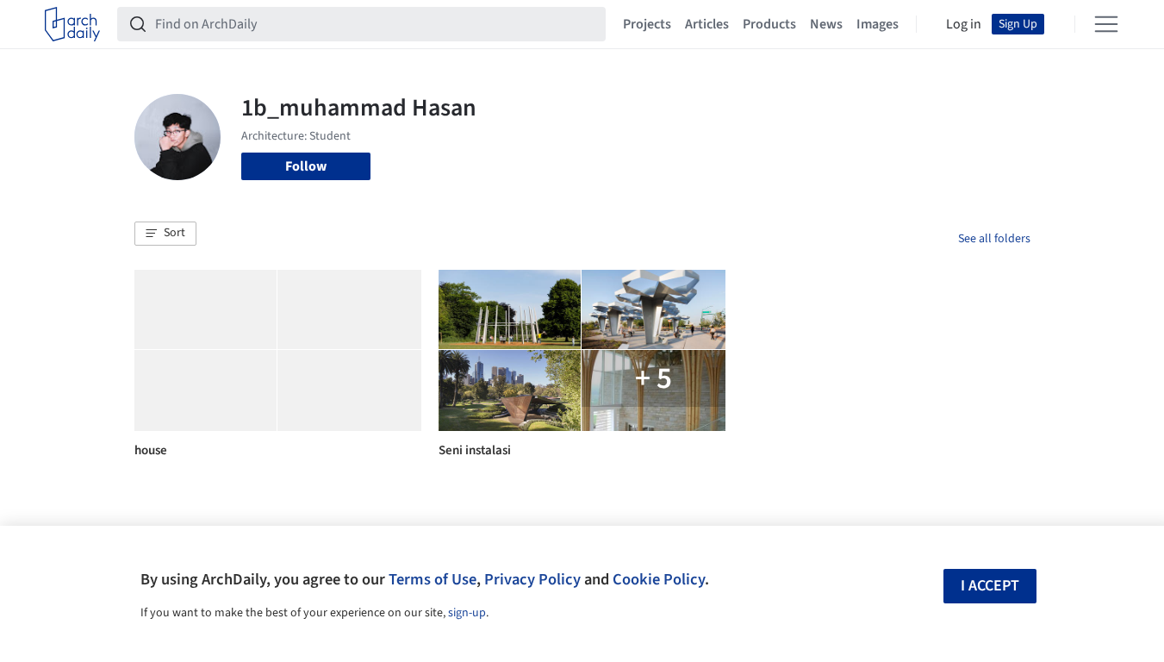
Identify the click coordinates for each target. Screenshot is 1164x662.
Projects (647, 24)
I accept (990, 585)
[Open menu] (1106, 24)
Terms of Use (432, 579)
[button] (165, 234)
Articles (707, 24)
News (826, 24)
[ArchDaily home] (72, 24)
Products (769, 24)
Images (877, 24)
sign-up (467, 612)
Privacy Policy (532, 579)
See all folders (994, 239)
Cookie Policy (659, 579)
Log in (963, 24)
